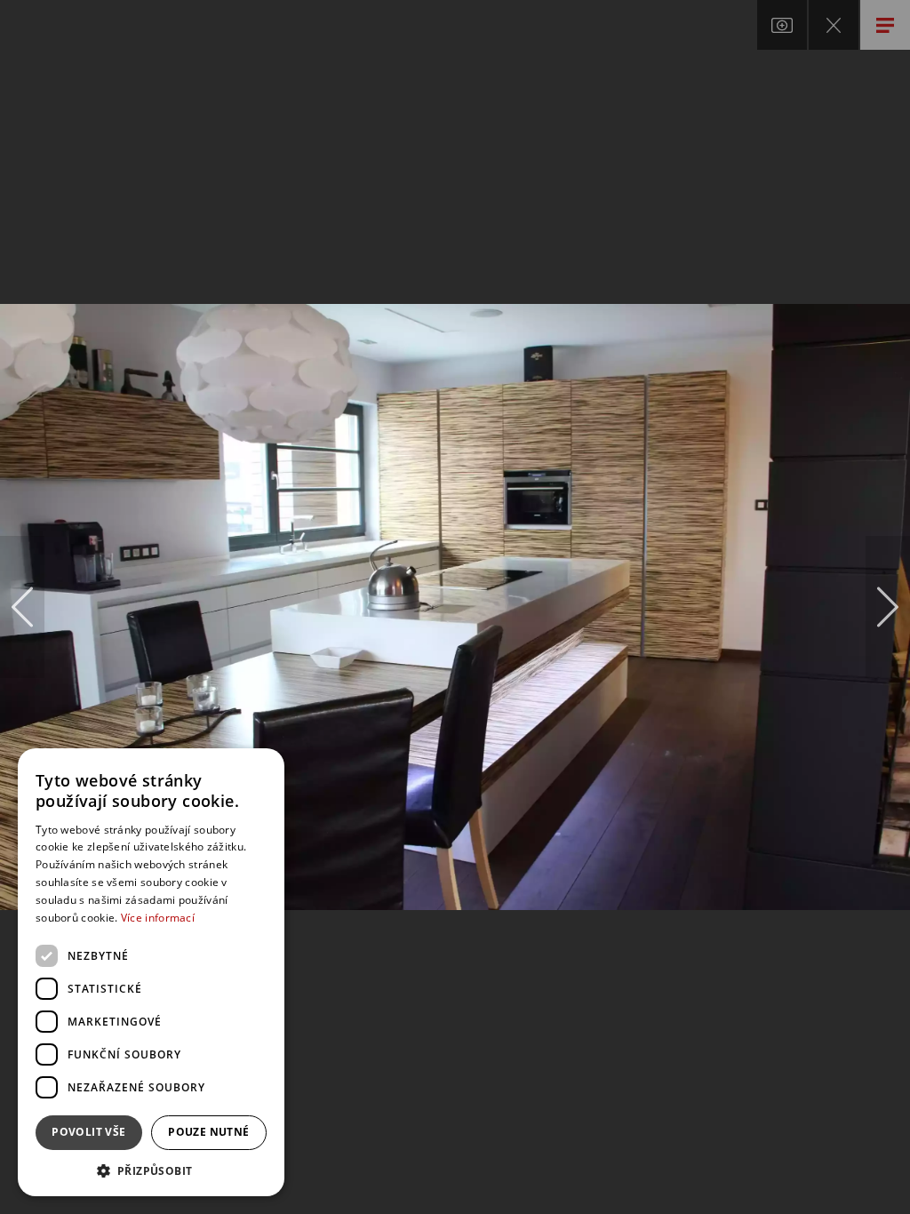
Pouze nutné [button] (208, 1131)
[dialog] (151, 972)
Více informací (158, 917)
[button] (151, 1170)
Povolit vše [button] (88, 1131)
